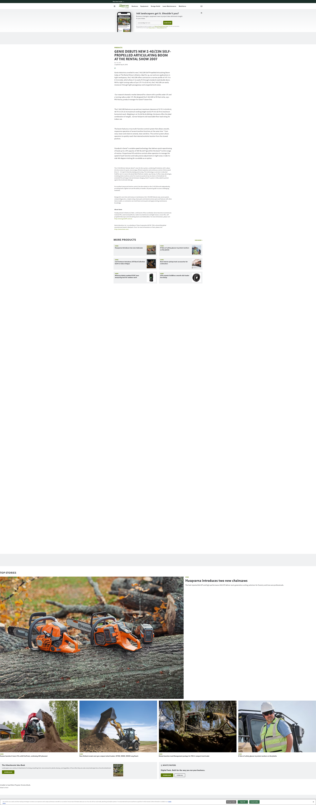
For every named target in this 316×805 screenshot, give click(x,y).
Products (118, 47)
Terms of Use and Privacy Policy (161, 26)
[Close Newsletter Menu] (201, 13)
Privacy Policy (152, 27)
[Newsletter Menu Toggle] (201, 6)
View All (180, 775)
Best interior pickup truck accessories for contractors (174, 263)
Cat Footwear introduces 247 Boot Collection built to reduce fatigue (130, 263)
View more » (199, 240)
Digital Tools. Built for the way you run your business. (183, 770)
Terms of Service (160, 27)
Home (116, 246)
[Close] (313, 802)
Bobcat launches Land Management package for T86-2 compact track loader (184, 756)
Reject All (242, 802)
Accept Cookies (254, 802)
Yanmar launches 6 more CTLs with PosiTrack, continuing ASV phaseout (23, 756)
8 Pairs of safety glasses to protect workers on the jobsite (174, 249)
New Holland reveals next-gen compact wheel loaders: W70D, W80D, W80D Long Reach (108, 756)
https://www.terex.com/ (121, 229)
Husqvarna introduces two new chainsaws (129, 248)
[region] (158, 802)
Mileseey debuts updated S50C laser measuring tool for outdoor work (127, 276)
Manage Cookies (231, 802)
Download (8, 772)
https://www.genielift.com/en (123, 219)
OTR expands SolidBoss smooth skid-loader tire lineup (174, 276)
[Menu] (115, 6)
